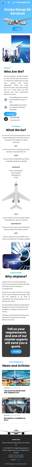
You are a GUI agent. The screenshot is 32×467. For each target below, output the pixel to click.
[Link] (3, 2)
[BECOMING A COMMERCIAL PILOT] (16, 399)
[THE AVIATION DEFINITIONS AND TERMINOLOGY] (16, 371)
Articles (7, 388)
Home (4, 443)
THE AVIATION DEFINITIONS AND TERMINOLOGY (14, 392)
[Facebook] (10, 456)
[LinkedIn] (21, 456)
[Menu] (9, 2)
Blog (15, 443)
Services (10, 443)
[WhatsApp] (14, 456)
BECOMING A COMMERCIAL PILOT (14, 419)
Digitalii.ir (19, 459)
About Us (20, 443)
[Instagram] (18, 456)
